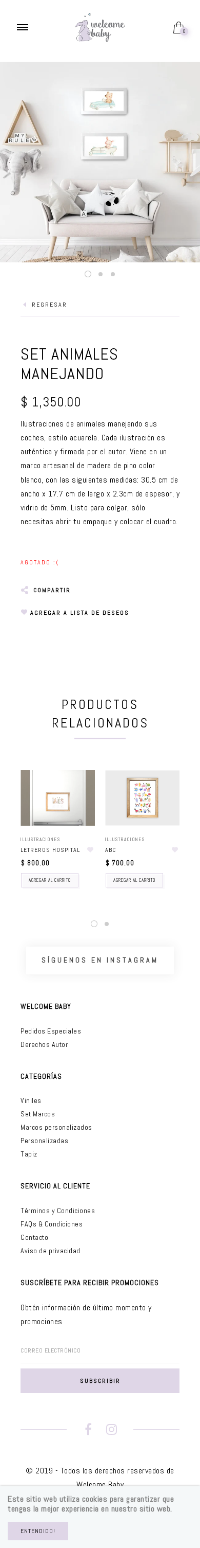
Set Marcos (38, 1113)
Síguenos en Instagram (100, 960)
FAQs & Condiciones (52, 1224)
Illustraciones (41, 840)
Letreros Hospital (50, 850)
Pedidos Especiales (51, 1031)
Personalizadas (44, 1140)
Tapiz (29, 1154)
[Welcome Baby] (100, 26)
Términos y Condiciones (58, 1210)
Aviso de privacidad (51, 1250)
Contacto (34, 1237)
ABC (110, 850)
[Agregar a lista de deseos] (90, 850)
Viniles (31, 1100)
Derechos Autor (44, 1044)
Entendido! (38, 1531)
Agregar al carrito (50, 880)
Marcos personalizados (56, 1127)
